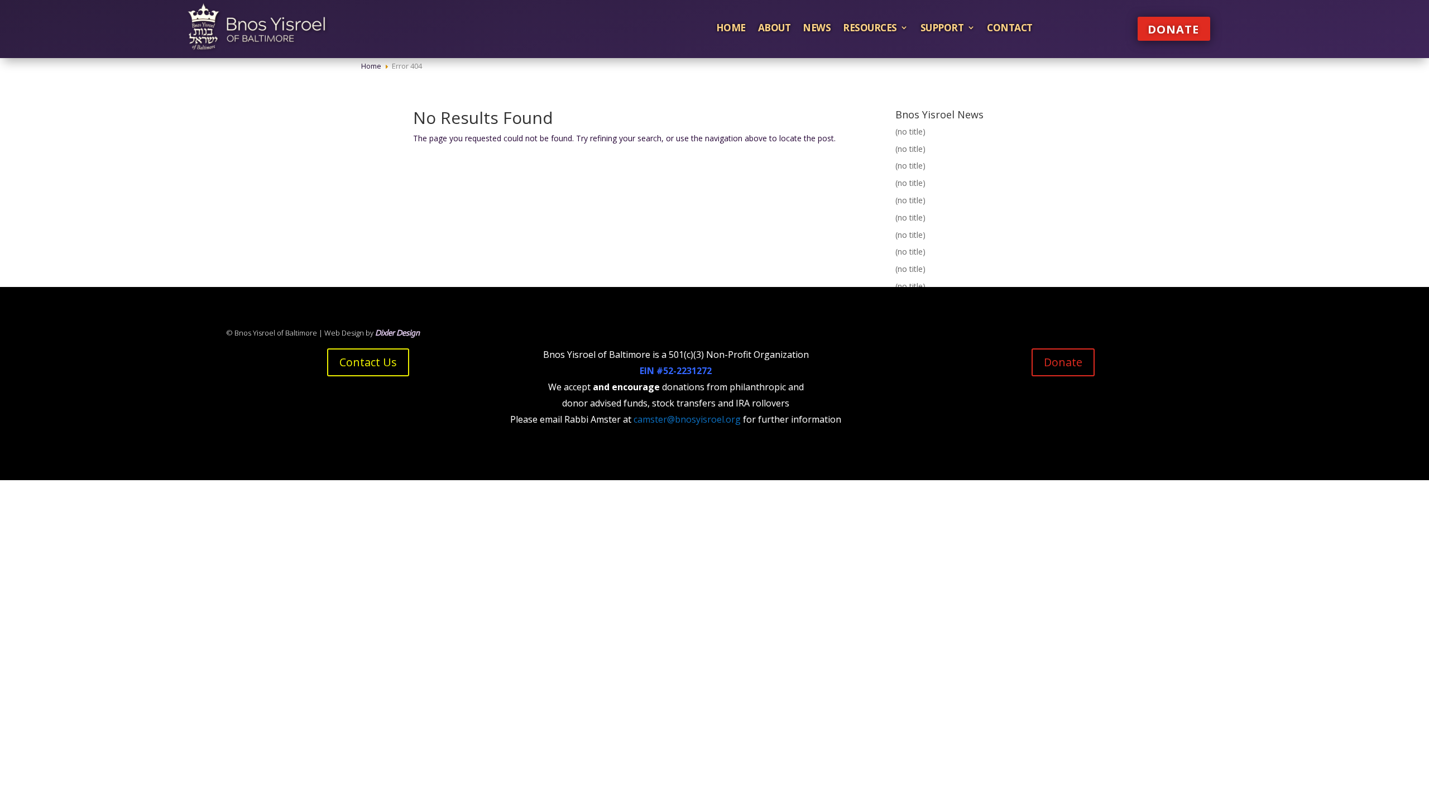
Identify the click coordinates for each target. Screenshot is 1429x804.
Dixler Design (397, 333)
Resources (870, 27)
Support (942, 27)
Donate (1173, 29)
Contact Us (368, 362)
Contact (1010, 27)
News (817, 27)
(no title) (910, 131)
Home (731, 27)
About (774, 27)
